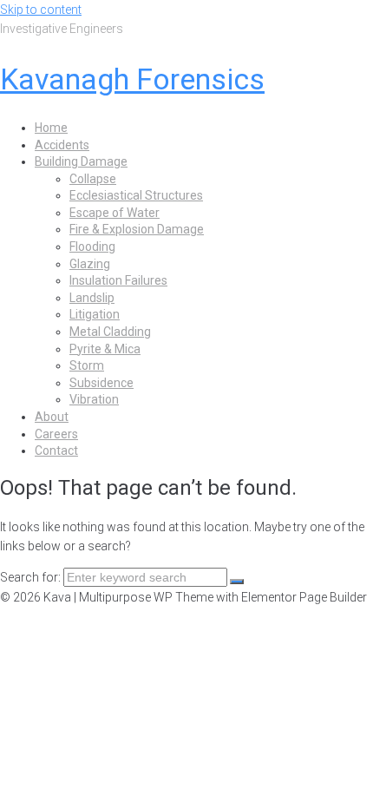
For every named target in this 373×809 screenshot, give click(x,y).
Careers (56, 434)
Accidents (62, 145)
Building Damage (81, 161)
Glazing (89, 264)
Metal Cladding (110, 332)
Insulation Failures (118, 280)
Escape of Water (114, 213)
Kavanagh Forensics (132, 79)
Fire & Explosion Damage (136, 229)
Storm (86, 365)
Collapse (92, 179)
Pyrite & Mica (105, 349)
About (52, 417)
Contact (56, 450)
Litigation (94, 314)
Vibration (94, 399)
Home (51, 128)
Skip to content (41, 9)
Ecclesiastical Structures (136, 195)
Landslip (92, 298)
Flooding (92, 246)
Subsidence (101, 383)
